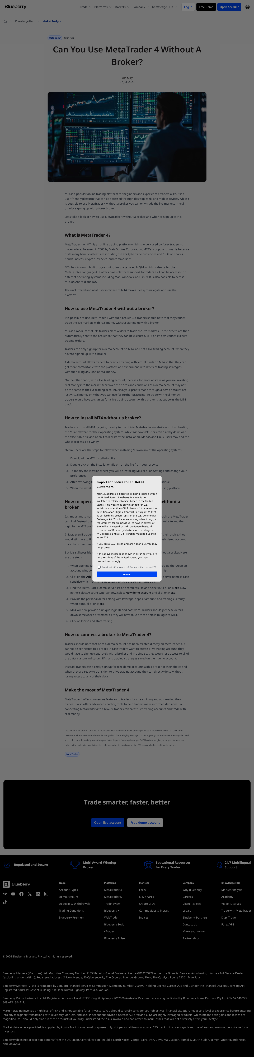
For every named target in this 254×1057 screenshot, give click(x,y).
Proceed (127, 574)
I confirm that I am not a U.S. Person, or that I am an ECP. (129, 567)
